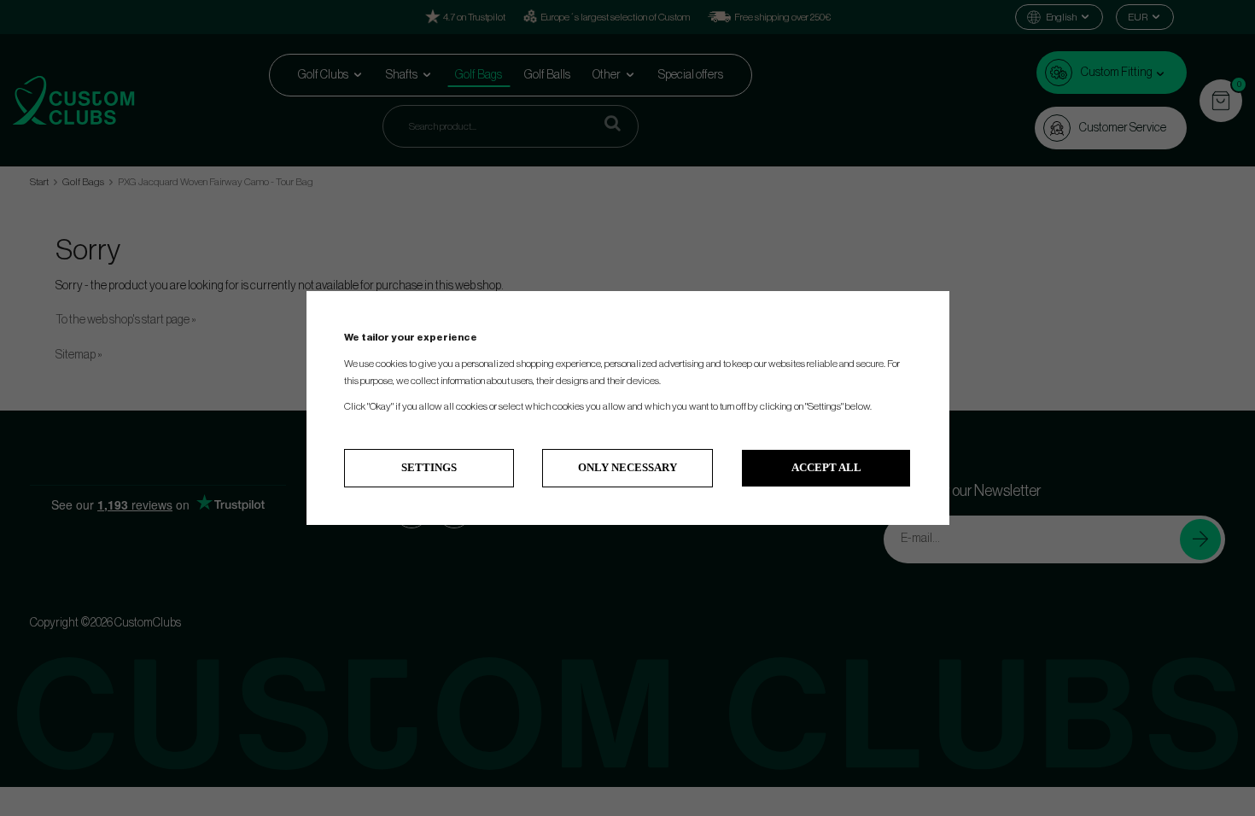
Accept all (826, 467)
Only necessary (627, 467)
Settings (429, 467)
